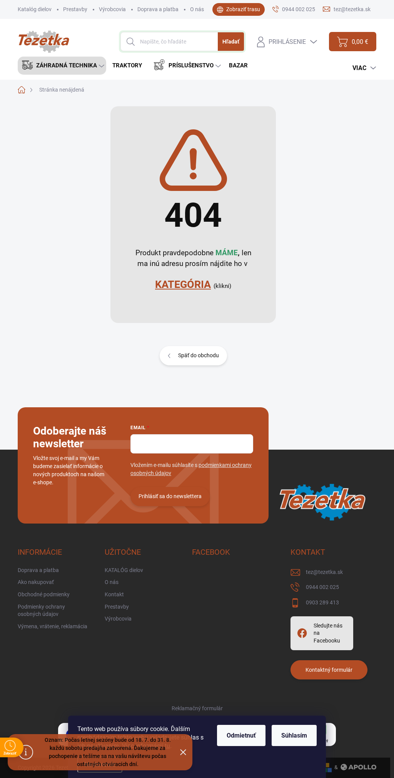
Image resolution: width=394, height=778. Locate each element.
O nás (197, 9)
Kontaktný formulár (329, 670)
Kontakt (114, 594)
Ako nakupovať (36, 582)
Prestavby (75, 9)
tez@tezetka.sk (324, 572)
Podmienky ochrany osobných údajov (41, 610)
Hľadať (230, 41)
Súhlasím (294, 735)
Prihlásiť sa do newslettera (170, 496)
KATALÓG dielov (124, 570)
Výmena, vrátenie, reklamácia (52, 626)
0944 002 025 (322, 587)
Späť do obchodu (198, 355)
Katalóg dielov (35, 9)
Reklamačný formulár (197, 708)
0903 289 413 (322, 602)
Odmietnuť (241, 735)
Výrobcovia (112, 9)
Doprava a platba (158, 9)
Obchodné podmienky (44, 594)
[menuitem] (62, 66)
